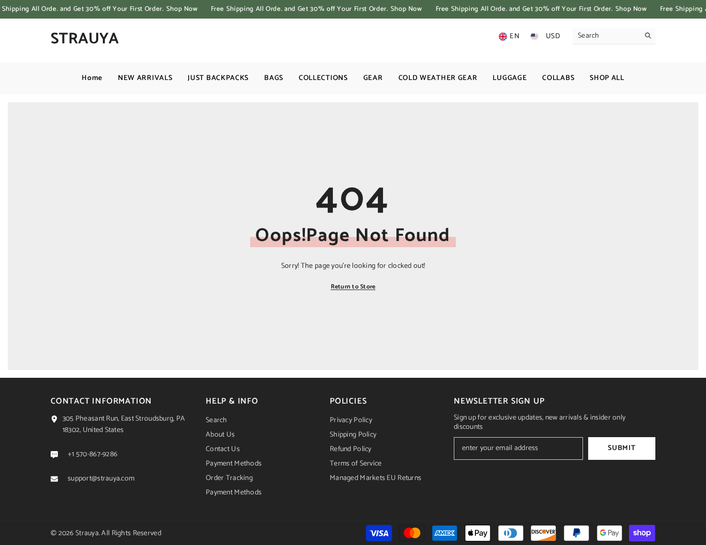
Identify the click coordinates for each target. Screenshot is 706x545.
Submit (621, 448)
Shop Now (181, 9)
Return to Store (353, 287)
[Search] (614, 36)
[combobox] (606, 36)
